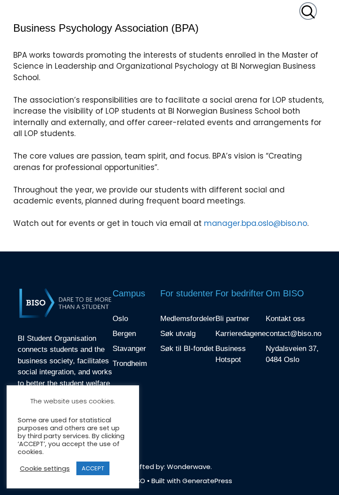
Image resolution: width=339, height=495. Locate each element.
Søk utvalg (178, 333)
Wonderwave (189, 466)
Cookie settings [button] (45, 469)
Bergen (124, 333)
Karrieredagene (240, 333)
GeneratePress (207, 480)
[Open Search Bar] (308, 11)
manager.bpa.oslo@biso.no (255, 223)
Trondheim (130, 363)
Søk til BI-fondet (187, 348)
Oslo (120, 318)
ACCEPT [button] (93, 468)
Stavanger (129, 348)
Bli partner (232, 318)
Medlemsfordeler (187, 318)
